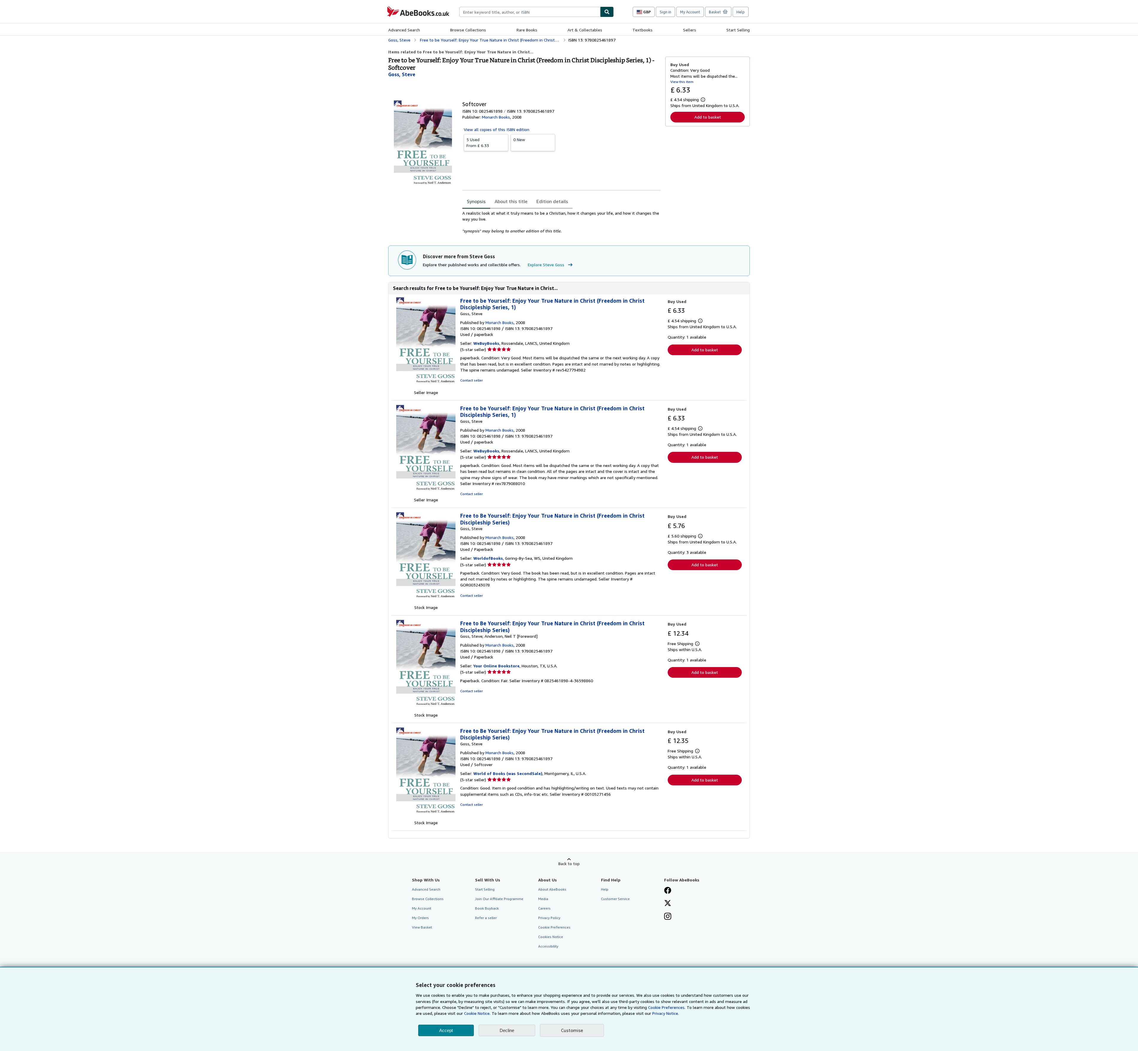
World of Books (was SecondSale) (507, 773)
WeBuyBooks (486, 343)
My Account (690, 11)
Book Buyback (487, 908)
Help (740, 11)
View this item (681, 81)
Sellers (689, 29)
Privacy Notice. (665, 1013)
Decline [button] (507, 1030)
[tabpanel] (561, 222)
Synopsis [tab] (476, 201)
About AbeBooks (552, 889)
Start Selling (738, 29)
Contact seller (471, 380)
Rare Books (527, 29)
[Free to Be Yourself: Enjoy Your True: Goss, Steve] (425, 601)
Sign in (665, 11)
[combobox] (529, 12)
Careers (544, 908)
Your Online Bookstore (496, 665)
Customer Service (615, 899)
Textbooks (642, 29)
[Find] (606, 12)
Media (543, 899)
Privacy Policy (549, 918)
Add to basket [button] (707, 116)
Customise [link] (572, 1030)
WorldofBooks (488, 558)
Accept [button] (446, 1030)
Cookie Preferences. (666, 1007)
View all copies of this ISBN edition (496, 129)
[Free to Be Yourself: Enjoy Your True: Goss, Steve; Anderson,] (425, 709)
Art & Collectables (585, 29)
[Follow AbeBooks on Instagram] (667, 917)
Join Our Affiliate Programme (499, 899)
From (477, 142)
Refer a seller (486, 918)
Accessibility (548, 946)
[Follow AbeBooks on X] (667, 903)
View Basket (422, 927)
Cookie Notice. (477, 1013)
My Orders (420, 918)
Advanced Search (404, 29)
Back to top (569, 863)
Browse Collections (468, 29)
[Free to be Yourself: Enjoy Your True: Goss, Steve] (425, 386)
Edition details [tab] (552, 201)
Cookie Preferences (554, 927)
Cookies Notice (550, 936)
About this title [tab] (511, 201)
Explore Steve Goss (546, 264)
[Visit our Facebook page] (667, 891)
